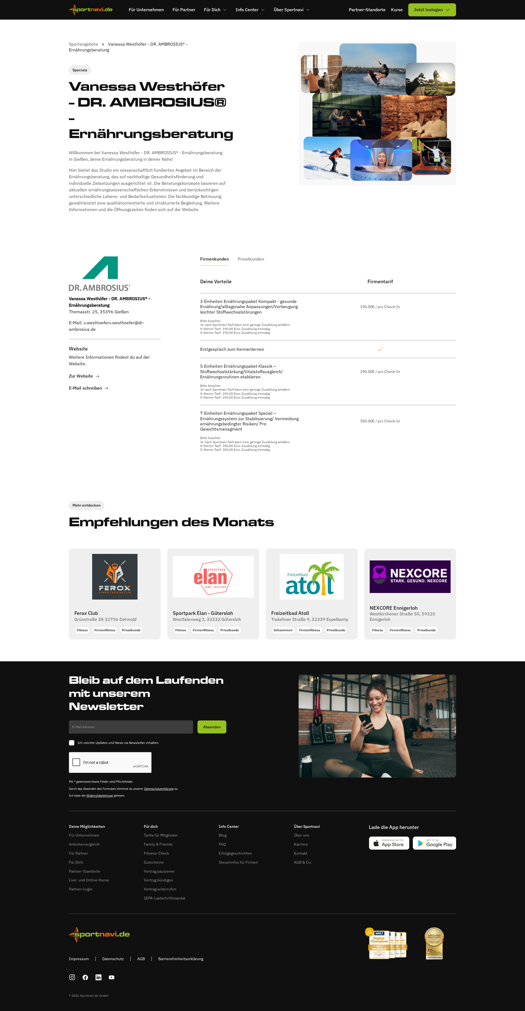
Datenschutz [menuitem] (113, 958)
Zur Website (81, 376)
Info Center (229, 826)
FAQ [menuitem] (222, 844)
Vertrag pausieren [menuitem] (159, 871)
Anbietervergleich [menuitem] (84, 844)
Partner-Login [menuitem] (80, 889)
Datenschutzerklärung (159, 789)
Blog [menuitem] (222, 835)
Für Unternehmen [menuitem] (146, 9)
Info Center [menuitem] (247, 9)
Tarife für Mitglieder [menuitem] (161, 835)
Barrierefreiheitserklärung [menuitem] (180, 958)
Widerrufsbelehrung (99, 795)
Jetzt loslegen (428, 9)
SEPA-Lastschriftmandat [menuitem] (164, 898)
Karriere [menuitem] (301, 844)
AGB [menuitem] (141, 958)
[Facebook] (85, 977)
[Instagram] (72, 977)
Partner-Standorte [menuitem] (84, 871)
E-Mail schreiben (85, 388)
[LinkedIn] (98, 977)
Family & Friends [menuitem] (158, 844)
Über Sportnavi (307, 826)
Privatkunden (251, 259)
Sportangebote (83, 44)
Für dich (151, 826)
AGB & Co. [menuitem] (303, 862)
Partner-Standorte (367, 9)
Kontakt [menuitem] (300, 853)
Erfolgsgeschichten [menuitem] (235, 853)
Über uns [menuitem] (301, 835)
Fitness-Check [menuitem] (156, 853)
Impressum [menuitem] (79, 958)
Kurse (397, 9)
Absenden (212, 726)
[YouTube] (111, 977)
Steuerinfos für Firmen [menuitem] (238, 862)
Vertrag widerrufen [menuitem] (160, 889)
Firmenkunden (214, 259)
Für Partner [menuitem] (184, 9)
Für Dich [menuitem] (212, 9)
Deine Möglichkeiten (87, 826)
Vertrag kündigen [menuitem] (158, 880)
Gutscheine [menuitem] (154, 862)
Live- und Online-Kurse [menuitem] (89, 880)
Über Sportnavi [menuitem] (289, 9)
